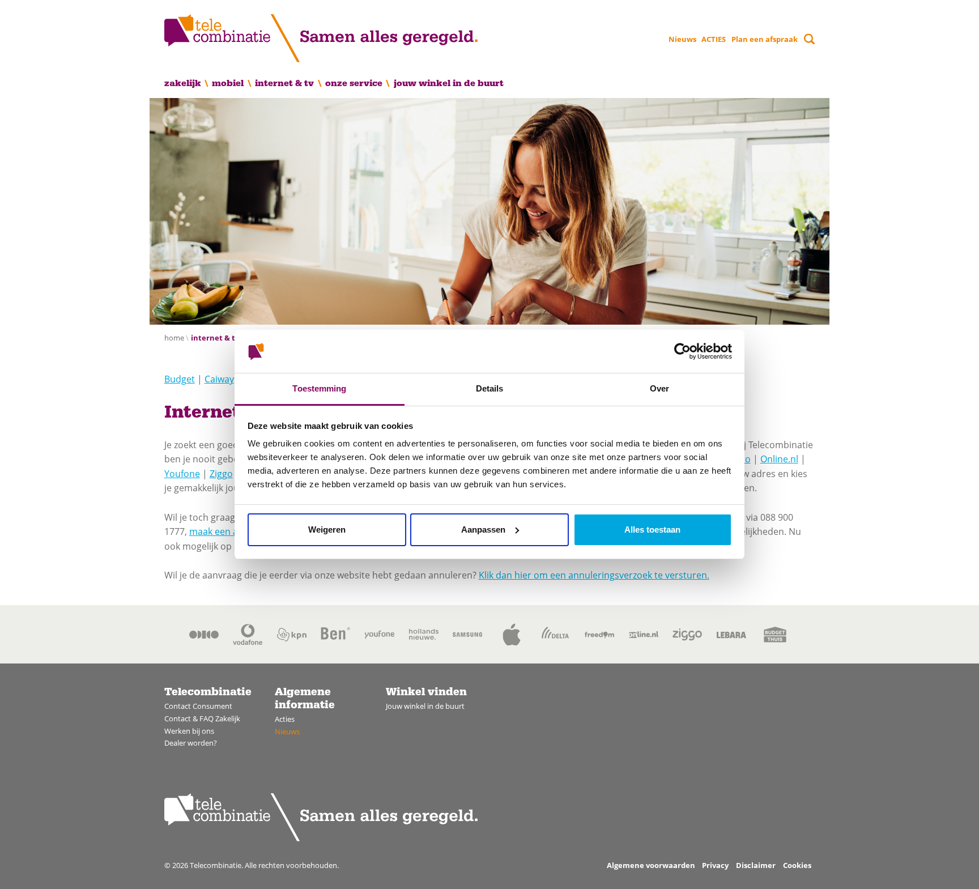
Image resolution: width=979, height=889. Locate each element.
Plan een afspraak (764, 39)
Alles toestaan (652, 529)
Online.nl (779, 459)
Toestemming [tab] (319, 388)
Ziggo (221, 473)
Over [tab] (659, 388)
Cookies (797, 865)
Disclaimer (756, 865)
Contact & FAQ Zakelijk (202, 718)
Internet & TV (284, 83)
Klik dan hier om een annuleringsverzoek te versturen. (594, 575)
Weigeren (327, 529)
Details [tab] (490, 388)
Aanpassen (483, 529)
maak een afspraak (229, 531)
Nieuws (682, 39)
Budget (179, 379)
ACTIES (713, 39)
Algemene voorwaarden (651, 865)
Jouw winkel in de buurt (449, 83)
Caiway (219, 379)
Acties (285, 719)
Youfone (182, 473)
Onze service (353, 83)
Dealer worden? (190, 743)
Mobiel (228, 83)
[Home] (321, 38)
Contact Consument (198, 706)
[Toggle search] (809, 38)
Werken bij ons (189, 731)
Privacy (715, 865)
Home (174, 338)
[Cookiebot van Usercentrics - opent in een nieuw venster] (682, 351)
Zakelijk (182, 83)
